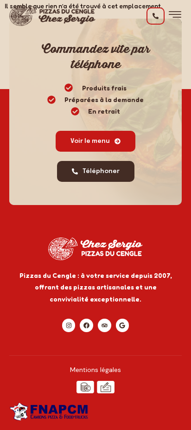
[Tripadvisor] (104, 325)
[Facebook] (86, 325)
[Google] (122, 325)
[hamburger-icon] (175, 16)
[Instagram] (69, 325)
